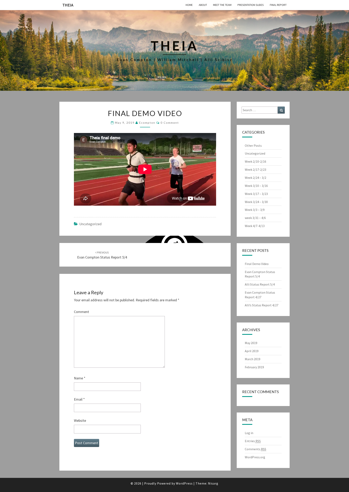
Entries (253, 441)
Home (189, 5)
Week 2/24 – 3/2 (255, 178)
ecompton (147, 122)
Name (79, 378)
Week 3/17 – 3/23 (256, 194)
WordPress (184, 483)
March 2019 (252, 359)
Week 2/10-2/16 (255, 161)
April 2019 (252, 351)
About (203, 5)
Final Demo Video (257, 264)
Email (79, 399)
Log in (249, 433)
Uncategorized (90, 224)
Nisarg (213, 483)
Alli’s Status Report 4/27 (261, 305)
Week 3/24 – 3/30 (256, 202)
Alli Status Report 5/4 (260, 284)
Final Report (278, 5)
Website (80, 420)
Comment (81, 311)
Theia (67, 4)
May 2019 (251, 343)
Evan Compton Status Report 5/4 (102, 255)
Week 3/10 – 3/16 (256, 186)
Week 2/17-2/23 (255, 169)
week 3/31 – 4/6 (255, 218)
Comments (255, 449)
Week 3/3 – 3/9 (255, 210)
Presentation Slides (251, 5)
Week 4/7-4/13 (255, 226)
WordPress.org (255, 457)
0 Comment (170, 122)
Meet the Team (222, 5)
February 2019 (254, 367)
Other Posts (253, 145)
